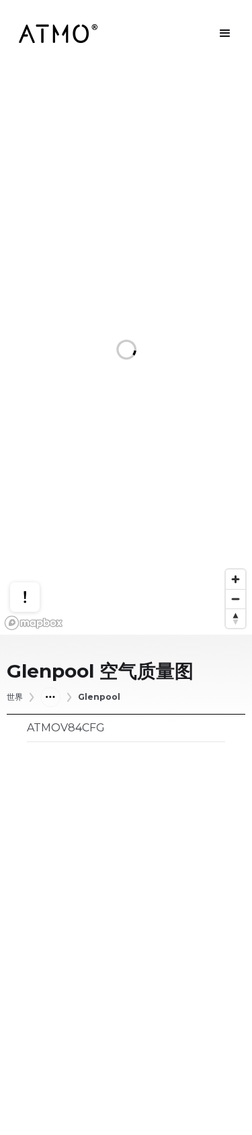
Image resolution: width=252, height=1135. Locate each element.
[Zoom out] (235, 598)
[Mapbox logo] (33, 623)
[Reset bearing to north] (235, 618)
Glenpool (99, 697)
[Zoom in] (235, 579)
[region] (126, 351)
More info (37, 557)
